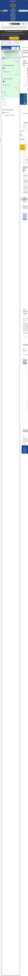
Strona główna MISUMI (6, 41)
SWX (5, 94)
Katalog (26, 199)
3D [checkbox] (5, 105)
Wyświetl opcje (6, 71)
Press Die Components (18, 41)
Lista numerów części (24, 199)
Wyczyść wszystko (15, 48)
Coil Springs (9, 42)
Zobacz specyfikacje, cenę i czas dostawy (11, 55)
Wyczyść (16, 61)
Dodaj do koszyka (22, 147)
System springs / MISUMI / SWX (8, 44)
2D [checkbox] (5, 102)
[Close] (26, 31)
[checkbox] (10, 58)
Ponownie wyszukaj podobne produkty (24, 450)
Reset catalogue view (25, 350)
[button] (23, 11)
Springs (2, 42)
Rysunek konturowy (23, 199)
